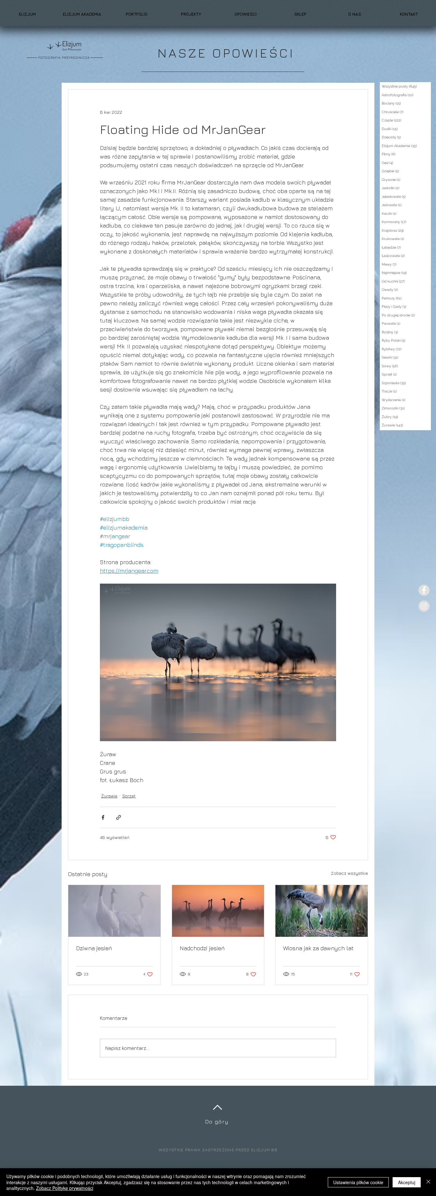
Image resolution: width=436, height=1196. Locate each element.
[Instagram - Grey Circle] (424, 606)
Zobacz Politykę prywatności (64, 1188)
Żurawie (109, 795)
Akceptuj (406, 1182)
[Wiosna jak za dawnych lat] (321, 911)
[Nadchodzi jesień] (218, 911)
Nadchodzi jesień (202, 948)
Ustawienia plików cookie (358, 1182)
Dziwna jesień (94, 948)
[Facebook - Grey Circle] (424, 590)
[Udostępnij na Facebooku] (103, 817)
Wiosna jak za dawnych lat (318, 948)
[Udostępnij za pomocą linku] (119, 817)
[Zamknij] (428, 1182)
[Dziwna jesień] (114, 911)
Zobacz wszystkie (349, 873)
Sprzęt (129, 795)
